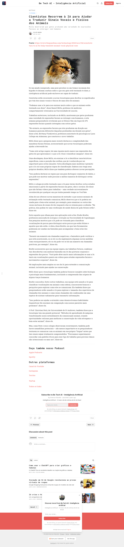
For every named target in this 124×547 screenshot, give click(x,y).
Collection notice (75, 534)
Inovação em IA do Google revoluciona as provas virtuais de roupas (52, 481)
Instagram (33, 371)
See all (32, 507)
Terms (67, 534)
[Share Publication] (101, 3)
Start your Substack (57, 538)
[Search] (97, 3)
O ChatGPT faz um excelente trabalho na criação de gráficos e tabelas (50, 470)
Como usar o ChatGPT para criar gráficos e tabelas (50, 466)
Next (89, 425)
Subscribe (109, 3)
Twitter (32, 375)
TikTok (32, 381)
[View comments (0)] (35, 38)
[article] (62, 470)
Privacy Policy (75, 524)
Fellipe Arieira (37, 32)
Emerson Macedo (42, 487)
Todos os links (35, 386)
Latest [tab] (36, 460)
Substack (53, 543)
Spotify (32, 357)
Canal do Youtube (36, 366)
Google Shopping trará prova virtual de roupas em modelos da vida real (51, 485)
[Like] (31, 38)
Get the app (71, 538)
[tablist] (37, 437)
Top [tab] (31, 460)
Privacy (62, 534)
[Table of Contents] (2, 273)
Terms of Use (70, 522)
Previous (36, 425)
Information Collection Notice (61, 524)
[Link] (26, 348)
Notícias (32, 10)
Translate (33, 13)
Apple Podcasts (35, 352)
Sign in (118, 3)
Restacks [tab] (41, 437)
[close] (79, 495)
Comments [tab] (33, 437)
